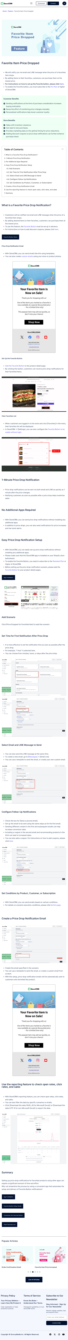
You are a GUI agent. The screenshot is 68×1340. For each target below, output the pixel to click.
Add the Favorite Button (14, 366)
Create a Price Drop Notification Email (20, 186)
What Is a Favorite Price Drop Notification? (22, 155)
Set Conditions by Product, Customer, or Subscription (31, 183)
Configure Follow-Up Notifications (23, 179)
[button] (4, 1257)
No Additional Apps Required (16, 162)
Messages (33, 757)
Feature (10, 11)
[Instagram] (59, 1334)
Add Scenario (14, 169)
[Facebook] (50, 1334)
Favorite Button (30, 226)
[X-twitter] (55, 1334)
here (62, 84)
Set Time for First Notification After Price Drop (28, 172)
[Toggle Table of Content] (62, 149)
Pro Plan (54, 87)
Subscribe (56, 1323)
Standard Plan (58, 561)
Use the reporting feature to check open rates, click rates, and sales (31, 190)
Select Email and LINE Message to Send (25, 176)
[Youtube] (63, 1334)
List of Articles (34, 1280)
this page (57, 905)
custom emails (27, 256)
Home (5, 11)
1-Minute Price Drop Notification (18, 158)
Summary (9, 193)
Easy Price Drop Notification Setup (19, 165)
